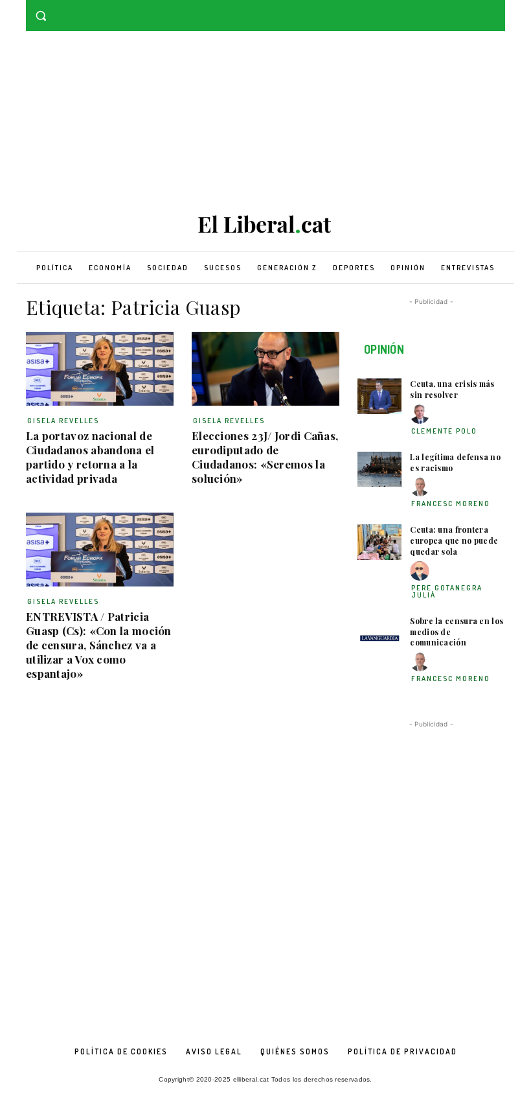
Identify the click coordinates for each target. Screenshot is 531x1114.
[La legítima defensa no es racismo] (379, 469)
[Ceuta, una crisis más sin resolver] (379, 396)
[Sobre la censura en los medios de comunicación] (379, 633)
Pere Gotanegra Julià (446, 591)
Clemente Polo (444, 430)
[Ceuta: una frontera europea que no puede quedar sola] (379, 542)
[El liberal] (265, 224)
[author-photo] (421, 414)
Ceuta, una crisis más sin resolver (452, 389)
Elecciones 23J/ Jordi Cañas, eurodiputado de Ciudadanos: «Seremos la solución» (265, 456)
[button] (41, 16)
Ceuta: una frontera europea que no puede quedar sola (454, 540)
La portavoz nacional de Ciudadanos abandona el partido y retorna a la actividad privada (90, 456)
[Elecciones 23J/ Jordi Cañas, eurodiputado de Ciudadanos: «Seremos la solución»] (265, 369)
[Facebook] (479, 9)
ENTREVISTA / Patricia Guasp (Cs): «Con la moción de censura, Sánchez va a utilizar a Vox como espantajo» (99, 644)
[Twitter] (497, 9)
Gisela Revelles (63, 420)
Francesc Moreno (450, 503)
